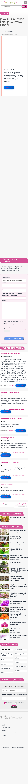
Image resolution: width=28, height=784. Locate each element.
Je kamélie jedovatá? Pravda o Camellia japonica (18, 608)
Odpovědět (9, 87)
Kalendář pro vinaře (20, 654)
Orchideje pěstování (7, 438)
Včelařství (3, 672)
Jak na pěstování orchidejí (18, 635)
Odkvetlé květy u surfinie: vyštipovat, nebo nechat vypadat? (18, 594)
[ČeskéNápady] (9, 4)
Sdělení (4, 300)
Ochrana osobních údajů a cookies (12, 733)
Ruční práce (18, 649)
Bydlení (3, 660)
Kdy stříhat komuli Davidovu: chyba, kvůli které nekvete (17, 578)
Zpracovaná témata (20, 666)
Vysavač (3, 503)
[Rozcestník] (25, 2)
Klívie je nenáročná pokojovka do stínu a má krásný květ (18, 615)
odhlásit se (21, 703)
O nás (3, 725)
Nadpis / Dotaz (6, 277)
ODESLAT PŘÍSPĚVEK (14, 338)
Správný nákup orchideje (18, 601)
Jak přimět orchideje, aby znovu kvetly (18, 531)
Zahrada (3, 664)
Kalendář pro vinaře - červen (17, 629)
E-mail (3, 288)
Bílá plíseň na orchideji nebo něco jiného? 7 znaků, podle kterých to (19, 570)
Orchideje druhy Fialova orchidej (11, 419)
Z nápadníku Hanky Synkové (6, 654)
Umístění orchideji (7, 485)
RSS (3, 738)
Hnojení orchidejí (15, 562)
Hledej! (24, 6)
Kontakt (17, 670)
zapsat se (9, 703)
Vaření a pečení (5, 668)
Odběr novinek (6, 727)
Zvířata (17, 658)
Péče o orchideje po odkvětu (16, 550)
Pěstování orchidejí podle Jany (10, 353)
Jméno (4, 282)
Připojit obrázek (7, 328)
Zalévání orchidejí (15, 537)
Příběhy (17, 662)
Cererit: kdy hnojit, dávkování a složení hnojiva (19, 556)
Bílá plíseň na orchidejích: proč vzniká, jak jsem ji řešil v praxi (19, 586)
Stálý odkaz (11, 385)
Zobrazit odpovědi (13, 409)
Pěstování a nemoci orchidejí (10, 392)
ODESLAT (14, 706)
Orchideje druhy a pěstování (10, 462)
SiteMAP (4, 735)
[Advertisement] (14, 50)
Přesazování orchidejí (17, 543)
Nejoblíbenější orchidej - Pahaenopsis (18, 623)
